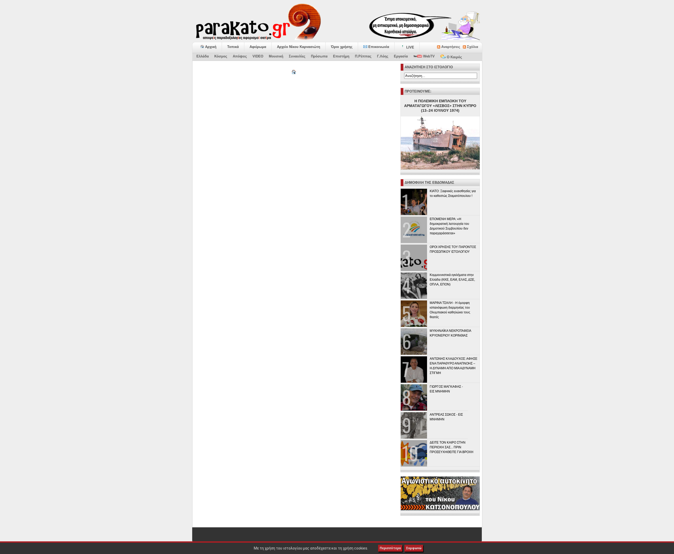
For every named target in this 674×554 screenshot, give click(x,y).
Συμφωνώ (414, 548)
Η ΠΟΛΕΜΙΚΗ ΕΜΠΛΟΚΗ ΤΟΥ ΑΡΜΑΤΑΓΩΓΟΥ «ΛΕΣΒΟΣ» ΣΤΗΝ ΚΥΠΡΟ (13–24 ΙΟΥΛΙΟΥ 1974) (440, 106)
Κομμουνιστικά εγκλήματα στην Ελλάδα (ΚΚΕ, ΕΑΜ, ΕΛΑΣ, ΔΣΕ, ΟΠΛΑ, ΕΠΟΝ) (452, 279)
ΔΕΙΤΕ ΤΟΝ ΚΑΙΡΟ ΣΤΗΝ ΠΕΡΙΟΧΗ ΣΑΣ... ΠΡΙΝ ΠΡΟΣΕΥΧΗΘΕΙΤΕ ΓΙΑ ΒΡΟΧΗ (451, 447)
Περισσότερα (390, 548)
